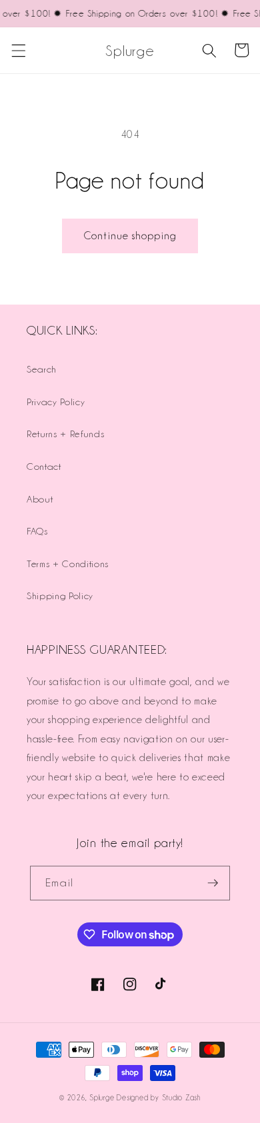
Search (42, 369)
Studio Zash (181, 1098)
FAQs (37, 531)
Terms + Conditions (68, 563)
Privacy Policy (56, 402)
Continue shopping (130, 235)
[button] (18, 50)
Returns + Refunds (65, 434)
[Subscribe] (213, 883)
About (40, 499)
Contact (44, 466)
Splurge (101, 1098)
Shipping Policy (60, 595)
